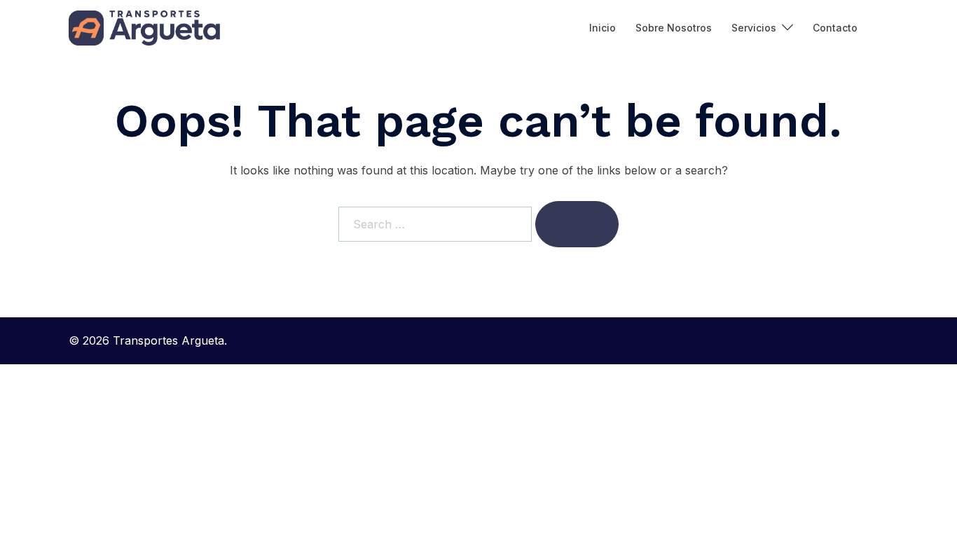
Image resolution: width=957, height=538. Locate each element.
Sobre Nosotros (673, 28)
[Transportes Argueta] (144, 28)
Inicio (602, 28)
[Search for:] (435, 224)
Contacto (835, 28)
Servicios (753, 28)
